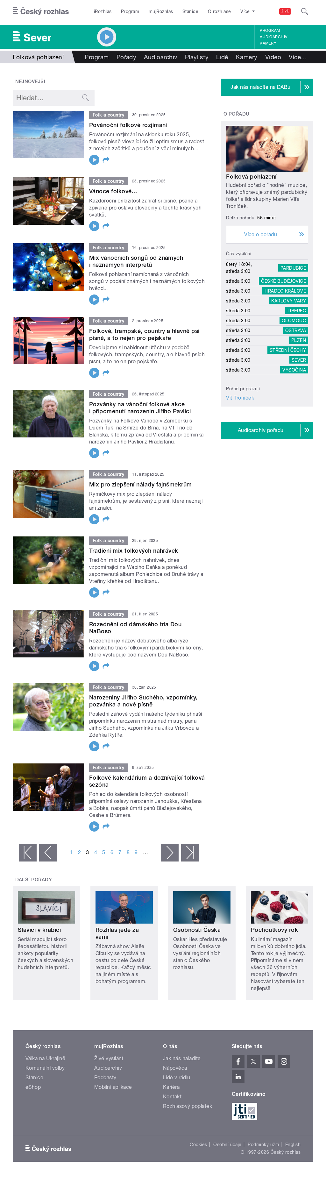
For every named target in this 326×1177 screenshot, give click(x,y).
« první (28, 852)
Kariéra (171, 1087)
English (293, 1144)
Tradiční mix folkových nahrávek (133, 550)
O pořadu (236, 114)
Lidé (222, 56)
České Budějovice (283, 281)
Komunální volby (45, 1068)
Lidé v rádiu (176, 1077)
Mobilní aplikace (113, 1087)
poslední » (190, 852)
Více (298, 56)
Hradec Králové (285, 291)
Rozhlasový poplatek (187, 1106)
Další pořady (33, 880)
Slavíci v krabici (39, 929)
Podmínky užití (263, 1144)
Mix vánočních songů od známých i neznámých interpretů (136, 261)
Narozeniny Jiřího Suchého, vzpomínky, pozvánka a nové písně (143, 701)
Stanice (190, 11)
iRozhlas (103, 11)
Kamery (268, 43)
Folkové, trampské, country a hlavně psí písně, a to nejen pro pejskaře (144, 334)
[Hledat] (304, 11)
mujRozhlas (161, 11)
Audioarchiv (273, 37)
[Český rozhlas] (41, 11)
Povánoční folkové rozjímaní (128, 125)
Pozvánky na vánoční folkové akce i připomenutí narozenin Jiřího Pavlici (140, 408)
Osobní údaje (227, 1144)
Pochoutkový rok (274, 929)
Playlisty (197, 56)
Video (273, 56)
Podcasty (105, 1077)
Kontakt (172, 1097)
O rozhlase (219, 11)
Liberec (296, 310)
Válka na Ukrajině (45, 1058)
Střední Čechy (288, 350)
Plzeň (298, 340)
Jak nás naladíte (182, 1058)
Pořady (127, 56)
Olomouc (294, 320)
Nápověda (175, 1068)
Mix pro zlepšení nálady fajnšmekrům (140, 484)
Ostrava (295, 330)
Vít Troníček (240, 398)
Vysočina (294, 369)
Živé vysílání (108, 1058)
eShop (33, 1087)
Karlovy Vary (288, 300)
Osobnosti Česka (197, 929)
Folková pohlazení (251, 176)
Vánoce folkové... (113, 191)
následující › (170, 852)
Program (130, 11)
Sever (299, 360)
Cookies (198, 1144)
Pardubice (293, 267)
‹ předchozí (48, 852)
